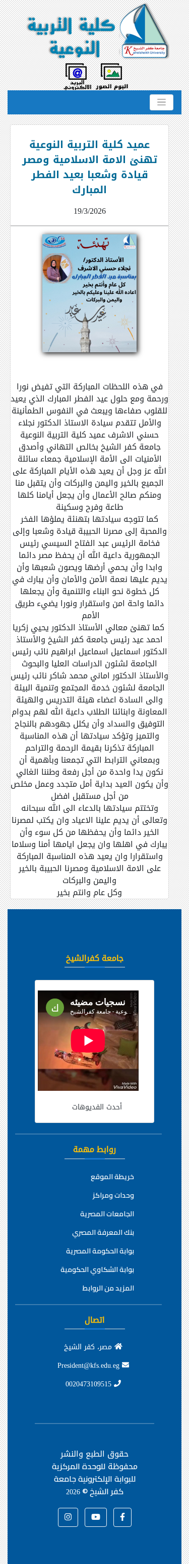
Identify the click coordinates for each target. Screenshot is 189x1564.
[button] (122, 1517)
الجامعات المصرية (107, 1213)
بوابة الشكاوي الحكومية (97, 1269)
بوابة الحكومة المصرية (100, 1250)
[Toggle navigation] (161, 102)
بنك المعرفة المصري (103, 1232)
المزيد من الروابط (108, 1288)
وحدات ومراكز (113, 1195)
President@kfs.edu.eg (89, 1365)
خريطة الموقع (112, 1176)
